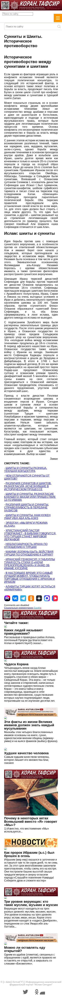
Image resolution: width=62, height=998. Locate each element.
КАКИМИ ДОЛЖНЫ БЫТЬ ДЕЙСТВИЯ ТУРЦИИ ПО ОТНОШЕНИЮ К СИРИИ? (28, 553)
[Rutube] (7, 598)
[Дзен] (39, 598)
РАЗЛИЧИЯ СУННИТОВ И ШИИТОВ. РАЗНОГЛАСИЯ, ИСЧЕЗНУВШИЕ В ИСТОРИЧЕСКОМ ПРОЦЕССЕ (27, 486)
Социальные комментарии (22, 607)
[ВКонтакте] (15, 598)
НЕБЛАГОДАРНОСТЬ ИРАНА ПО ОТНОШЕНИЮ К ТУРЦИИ (25, 545)
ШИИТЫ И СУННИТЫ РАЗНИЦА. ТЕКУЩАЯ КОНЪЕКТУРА (25, 469)
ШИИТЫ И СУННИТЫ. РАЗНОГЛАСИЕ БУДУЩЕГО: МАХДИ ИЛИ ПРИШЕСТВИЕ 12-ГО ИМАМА (30, 497)
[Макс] (47, 598)
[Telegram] (23, 598)
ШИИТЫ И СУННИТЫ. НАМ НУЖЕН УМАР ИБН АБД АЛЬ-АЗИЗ (27, 517)
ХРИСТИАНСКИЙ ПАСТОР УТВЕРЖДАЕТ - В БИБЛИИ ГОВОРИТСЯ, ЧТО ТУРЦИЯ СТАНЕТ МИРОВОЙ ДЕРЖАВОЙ (30, 535)
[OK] (31, 598)
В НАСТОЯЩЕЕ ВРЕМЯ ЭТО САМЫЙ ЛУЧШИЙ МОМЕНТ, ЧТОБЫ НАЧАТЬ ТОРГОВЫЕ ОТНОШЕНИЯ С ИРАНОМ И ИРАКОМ (29, 577)
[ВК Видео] (55, 598)
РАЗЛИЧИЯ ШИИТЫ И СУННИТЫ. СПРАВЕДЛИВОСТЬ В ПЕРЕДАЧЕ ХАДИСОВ (26, 507)
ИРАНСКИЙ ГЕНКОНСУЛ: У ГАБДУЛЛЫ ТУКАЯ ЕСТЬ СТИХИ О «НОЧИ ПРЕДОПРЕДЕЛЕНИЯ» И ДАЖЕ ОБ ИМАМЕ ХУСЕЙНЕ (29, 564)
